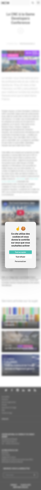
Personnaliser (20, 261)
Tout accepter (20, 252)
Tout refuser (20, 257)
